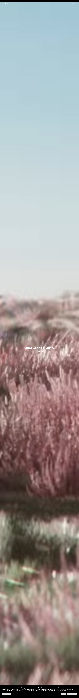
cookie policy (56, 690)
